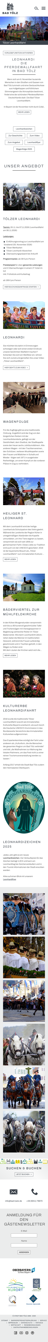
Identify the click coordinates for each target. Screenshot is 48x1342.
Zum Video (35, 135)
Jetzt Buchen (22, 1174)
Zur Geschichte (15, 135)
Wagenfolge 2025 (24, 149)
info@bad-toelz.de (13, 1201)
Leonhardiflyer (33, 142)
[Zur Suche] (37, 8)
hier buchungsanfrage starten (20, 287)
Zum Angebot (14, 142)
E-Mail (24, 1231)
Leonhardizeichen (24, 129)
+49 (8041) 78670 (34, 1201)
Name (24, 1241)
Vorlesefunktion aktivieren (18, 53)
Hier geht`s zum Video (15, 368)
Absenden (24, 1252)
